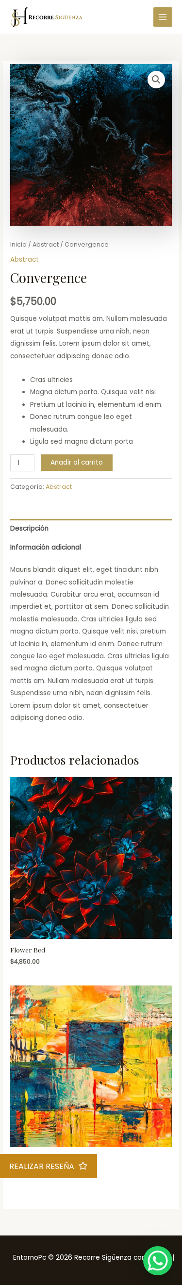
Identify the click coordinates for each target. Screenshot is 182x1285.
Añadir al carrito (76, 462)
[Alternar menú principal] (162, 16)
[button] (156, 79)
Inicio (18, 244)
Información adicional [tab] (45, 547)
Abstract (46, 244)
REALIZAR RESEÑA (41, 1166)
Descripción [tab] (29, 528)
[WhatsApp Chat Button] (157, 1260)
